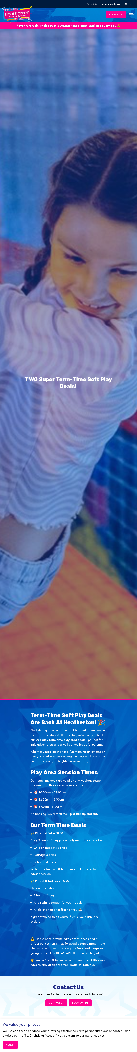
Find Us (93, 3)
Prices (131, 3)
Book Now (116, 14)
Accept (10, 1045)
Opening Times (112, 3)
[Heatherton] (17, 14)
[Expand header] (132, 15)
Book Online (80, 1002)
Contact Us (56, 1002)
